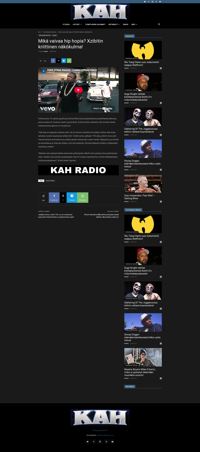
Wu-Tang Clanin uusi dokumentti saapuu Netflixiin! (141, 63)
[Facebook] (148, 1)
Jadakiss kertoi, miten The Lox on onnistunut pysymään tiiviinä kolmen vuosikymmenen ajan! (56, 216)
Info (133, 24)
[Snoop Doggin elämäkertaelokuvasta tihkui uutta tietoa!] (143, 148)
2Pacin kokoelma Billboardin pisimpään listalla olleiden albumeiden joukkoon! (101, 216)
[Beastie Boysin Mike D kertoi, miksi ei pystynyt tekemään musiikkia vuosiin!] (143, 357)
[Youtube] (160, 1)
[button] (159, 24)
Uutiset (76, 24)
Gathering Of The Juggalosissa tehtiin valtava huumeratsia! (140, 130)
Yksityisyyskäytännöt (100, 430)
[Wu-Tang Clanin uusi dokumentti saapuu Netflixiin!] (143, 50)
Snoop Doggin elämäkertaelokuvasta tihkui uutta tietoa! (142, 163)
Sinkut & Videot (129, 191)
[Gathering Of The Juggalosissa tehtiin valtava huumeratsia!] (143, 117)
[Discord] (145, 1)
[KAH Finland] (100, 11)
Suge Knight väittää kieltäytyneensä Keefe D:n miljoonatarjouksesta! (138, 97)
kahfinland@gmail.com (105, 435)
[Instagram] (152, 1)
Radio (125, 24)
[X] (156, 1)
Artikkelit (113, 24)
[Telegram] (63, 60)
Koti (39, 32)
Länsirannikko (50, 180)
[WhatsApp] (69, 60)
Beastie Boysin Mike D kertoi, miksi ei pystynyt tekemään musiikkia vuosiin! (140, 372)
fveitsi (46, 51)
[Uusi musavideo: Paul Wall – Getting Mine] (143, 183)
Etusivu (66, 24)
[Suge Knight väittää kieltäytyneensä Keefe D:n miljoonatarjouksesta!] (143, 82)
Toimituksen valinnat (95, 24)
